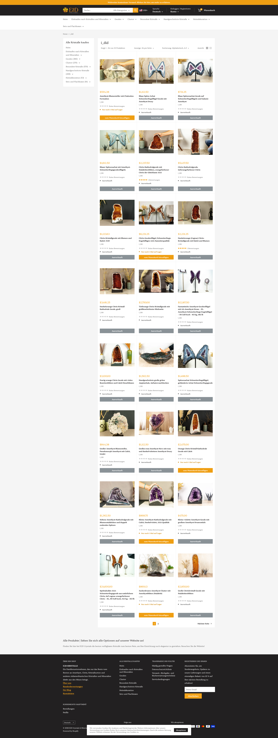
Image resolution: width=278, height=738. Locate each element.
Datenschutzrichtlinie (162, 669)
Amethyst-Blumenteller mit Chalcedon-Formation (117, 97)
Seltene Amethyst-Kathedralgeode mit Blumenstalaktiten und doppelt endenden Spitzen (116, 522)
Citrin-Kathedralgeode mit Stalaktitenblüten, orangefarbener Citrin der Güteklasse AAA (154, 170)
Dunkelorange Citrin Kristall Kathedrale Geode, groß (112, 307)
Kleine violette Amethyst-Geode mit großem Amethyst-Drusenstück (193, 520)
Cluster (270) (72, 62)
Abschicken (193, 696)
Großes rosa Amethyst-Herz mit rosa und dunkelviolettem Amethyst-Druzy (155, 449)
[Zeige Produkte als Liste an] (211, 48)
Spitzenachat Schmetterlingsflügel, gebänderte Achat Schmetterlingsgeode (195, 381)
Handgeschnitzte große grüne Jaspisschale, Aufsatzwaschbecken (154, 381)
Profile (65, 712)
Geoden (118, 19)
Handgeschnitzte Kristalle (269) (77, 72)
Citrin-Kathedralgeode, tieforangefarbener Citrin (189, 168)
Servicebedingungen (161, 679)
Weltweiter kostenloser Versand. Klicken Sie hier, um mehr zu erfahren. (139, 2)
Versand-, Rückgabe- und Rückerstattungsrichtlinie (163, 674)
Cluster (131, 19)
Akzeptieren (181, 730)
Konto (173, 11)
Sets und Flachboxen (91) (77, 81)
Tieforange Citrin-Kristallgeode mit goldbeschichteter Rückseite (154, 307)
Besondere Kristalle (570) (77, 66)
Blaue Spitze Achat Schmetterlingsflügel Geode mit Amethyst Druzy (153, 99)
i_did (71, 34)
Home (65, 34)
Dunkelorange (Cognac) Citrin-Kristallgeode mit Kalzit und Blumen (194, 239)
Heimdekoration (200, 19)
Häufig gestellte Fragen (162, 665)
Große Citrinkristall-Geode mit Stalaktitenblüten (191, 592)
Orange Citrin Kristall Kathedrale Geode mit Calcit (192, 449)
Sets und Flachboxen (72, 26)
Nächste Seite (203, 623)
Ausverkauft (156, 118)
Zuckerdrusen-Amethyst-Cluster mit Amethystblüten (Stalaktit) (154, 592)
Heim (65, 19)
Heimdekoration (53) (75, 77)
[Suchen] (135, 10)
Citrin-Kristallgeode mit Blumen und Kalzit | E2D (116, 239)
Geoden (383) (72, 58)
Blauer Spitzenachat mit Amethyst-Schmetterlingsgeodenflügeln (115, 168)
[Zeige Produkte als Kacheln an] (207, 48)
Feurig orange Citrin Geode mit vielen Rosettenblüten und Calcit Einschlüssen (117, 381)
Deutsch (67, 722)
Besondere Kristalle (148, 19)
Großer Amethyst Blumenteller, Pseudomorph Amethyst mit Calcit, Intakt (115, 451)
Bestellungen (68, 708)
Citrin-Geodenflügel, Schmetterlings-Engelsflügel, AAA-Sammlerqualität (155, 239)
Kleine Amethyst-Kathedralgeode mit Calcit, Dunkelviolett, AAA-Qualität (155, 520)
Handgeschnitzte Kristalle (175, 19)
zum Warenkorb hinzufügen (117, 118)
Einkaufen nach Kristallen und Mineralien (89, 19)
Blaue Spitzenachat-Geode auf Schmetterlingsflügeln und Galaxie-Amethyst (193, 99)
